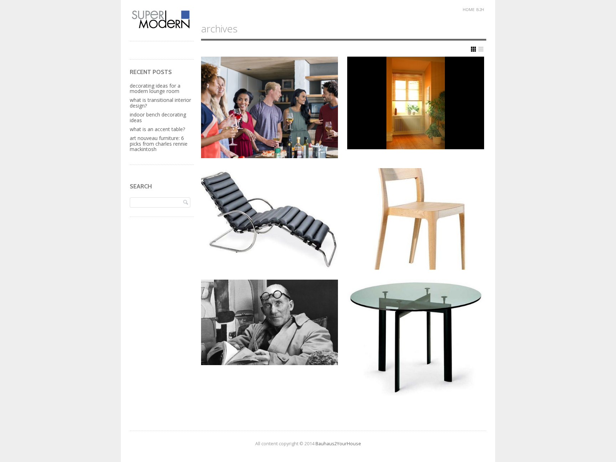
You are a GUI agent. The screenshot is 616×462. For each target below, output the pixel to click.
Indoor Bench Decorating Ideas (158, 117)
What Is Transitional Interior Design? (160, 103)
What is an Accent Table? (157, 129)
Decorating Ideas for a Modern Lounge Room (155, 88)
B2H (480, 9)
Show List (480, 49)
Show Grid (473, 49)
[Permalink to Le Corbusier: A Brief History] (269, 322)
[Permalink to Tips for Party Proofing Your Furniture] (269, 107)
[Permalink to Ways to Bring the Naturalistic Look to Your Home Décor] (415, 103)
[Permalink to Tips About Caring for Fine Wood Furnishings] (415, 219)
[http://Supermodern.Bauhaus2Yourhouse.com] (162, 27)
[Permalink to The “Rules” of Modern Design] (415, 338)
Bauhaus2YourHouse (338, 444)
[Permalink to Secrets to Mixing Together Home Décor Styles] (269, 219)
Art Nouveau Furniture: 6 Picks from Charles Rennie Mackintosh (159, 143)
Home (468, 9)
